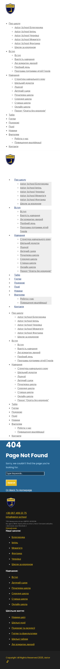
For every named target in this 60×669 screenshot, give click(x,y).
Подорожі (14, 122)
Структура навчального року (30, 79)
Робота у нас (21, 138)
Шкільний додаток (24, 83)
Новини (13, 130)
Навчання (14, 75)
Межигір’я (17, 548)
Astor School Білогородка (29, 27)
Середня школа (23, 99)
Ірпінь (15, 542)
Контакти (13, 146)
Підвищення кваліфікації (28, 142)
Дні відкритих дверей (26, 63)
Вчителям (14, 134)
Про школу (14, 23)
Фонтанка (17, 553)
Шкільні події (18, 622)
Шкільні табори (20, 639)
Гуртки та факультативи (24, 633)
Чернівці (16, 559)
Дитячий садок (22, 91)
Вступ (12, 51)
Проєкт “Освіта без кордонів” (30, 110)
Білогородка (18, 537)
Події (11, 126)
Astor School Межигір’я (27, 39)
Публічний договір (11, 528)
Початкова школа (24, 95)
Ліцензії (19, 87)
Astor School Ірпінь (25, 31)
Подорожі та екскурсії (23, 628)
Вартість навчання (25, 59)
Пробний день (22, 67)
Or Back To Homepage (19, 490)
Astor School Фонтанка (27, 43)
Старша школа (23, 103)
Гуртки (12, 118)
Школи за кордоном (25, 47)
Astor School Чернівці (27, 35)
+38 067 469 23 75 (16, 513)
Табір (12, 115)
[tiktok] (7, 662)
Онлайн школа (22, 107)
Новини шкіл (18, 617)
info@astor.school (16, 517)
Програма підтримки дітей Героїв (32, 71)
